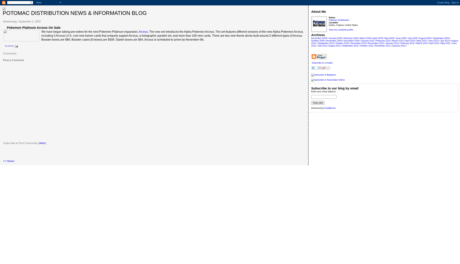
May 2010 (422, 41)
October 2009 (318, 41)
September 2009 (441, 38)
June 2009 (401, 38)
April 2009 (378, 38)
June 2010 (433, 41)
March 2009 (365, 38)
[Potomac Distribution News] (323, 75)
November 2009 (334, 41)
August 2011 (334, 46)
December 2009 (351, 41)
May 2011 (445, 43)
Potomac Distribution (339, 20)
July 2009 (412, 38)
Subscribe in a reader (322, 63)
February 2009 (351, 38)
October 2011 (366, 46)
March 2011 (422, 43)
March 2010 (398, 41)
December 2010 (376, 43)
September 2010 (326, 43)
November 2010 (359, 43)
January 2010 (367, 41)
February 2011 (408, 43)
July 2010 (445, 41)
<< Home (8, 161)
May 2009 (389, 38)
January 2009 (335, 38)
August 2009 (425, 38)
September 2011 (350, 46)
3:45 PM (9, 46)
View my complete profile (341, 30)
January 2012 (399, 46)
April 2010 (410, 41)
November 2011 (382, 46)
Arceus (143, 31)
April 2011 (434, 43)
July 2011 (322, 46)
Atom (42, 143)
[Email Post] (16, 46)
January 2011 (392, 43)
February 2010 (383, 41)
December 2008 (319, 38)
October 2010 (342, 43)
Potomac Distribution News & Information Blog (75, 13)
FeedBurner (330, 108)
